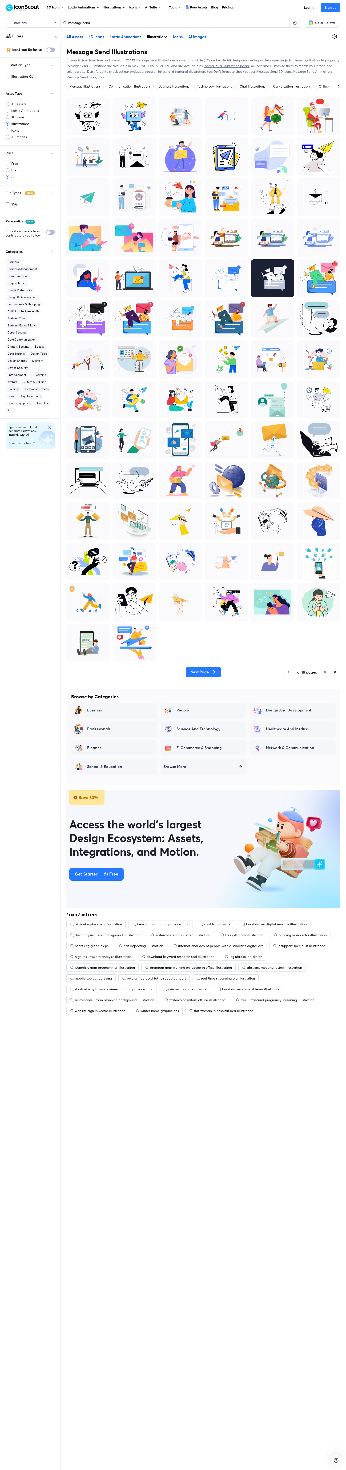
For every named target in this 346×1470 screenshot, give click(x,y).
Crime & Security (18, 346)
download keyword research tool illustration (180, 957)
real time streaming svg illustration (228, 978)
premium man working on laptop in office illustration (191, 967)
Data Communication (22, 339)
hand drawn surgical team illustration (251, 989)
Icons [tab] (178, 37)
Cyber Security (17, 332)
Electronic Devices (36, 389)
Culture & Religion (34, 382)
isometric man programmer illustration (105, 967)
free (100, 60)
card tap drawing (217, 924)
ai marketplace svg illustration (98, 924)
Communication (18, 276)
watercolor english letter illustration (182, 935)
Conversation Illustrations (292, 86)
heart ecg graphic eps (92, 946)
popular (151, 71)
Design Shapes (17, 360)
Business (13, 262)
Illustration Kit (22, 76)
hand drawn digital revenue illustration (276, 924)
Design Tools (39, 353)
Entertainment (17, 375)
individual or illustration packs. (226, 66)
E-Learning (39, 375)
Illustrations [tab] (157, 36)
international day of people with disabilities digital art (220, 946)
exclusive (136, 71)
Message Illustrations (85, 86)
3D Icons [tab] (96, 37)
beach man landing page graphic (163, 924)
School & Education (104, 767)
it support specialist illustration (302, 946)
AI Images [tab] (197, 37)
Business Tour (16, 318)
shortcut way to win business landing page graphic (114, 989)
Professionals (98, 729)
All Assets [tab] (74, 37)
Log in (309, 7)
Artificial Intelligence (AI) (23, 311)
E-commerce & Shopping (24, 304)
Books (11, 396)
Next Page (199, 672)
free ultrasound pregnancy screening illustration (277, 1000)
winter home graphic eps (160, 1011)
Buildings (13, 389)
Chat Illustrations (252, 86)
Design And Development (288, 710)
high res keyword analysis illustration (103, 957)
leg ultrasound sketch (245, 957)
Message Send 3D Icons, (274, 71)
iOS (10, 410)
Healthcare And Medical (287, 729)
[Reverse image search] (295, 22)
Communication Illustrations (130, 86)
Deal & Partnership (20, 290)
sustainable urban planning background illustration (114, 1000)
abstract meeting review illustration (274, 967)
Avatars (12, 382)
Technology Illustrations (214, 86)
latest (162, 71)
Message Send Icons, (82, 77)
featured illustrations (190, 71)
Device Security (18, 368)
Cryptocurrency (31, 396)
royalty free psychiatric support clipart (156, 978)
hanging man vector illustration (302, 935)
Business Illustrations (174, 86)
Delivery (37, 360)
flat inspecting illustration (143, 946)
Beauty (39, 346)
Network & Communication (290, 748)
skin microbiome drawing (187, 989)
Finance (94, 748)
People (183, 710)
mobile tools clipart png (93, 978)
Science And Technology (199, 729)
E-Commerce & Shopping (199, 748)
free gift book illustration (244, 935)
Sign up (331, 7)
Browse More (174, 767)
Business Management (22, 269)
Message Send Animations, (313, 71)
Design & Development (22, 297)
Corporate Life (17, 283)
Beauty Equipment (20, 403)
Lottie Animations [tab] (125, 37)
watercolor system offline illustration (197, 1000)
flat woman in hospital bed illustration (223, 1011)
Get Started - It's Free (96, 874)
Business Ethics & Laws (22, 325)
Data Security (16, 353)
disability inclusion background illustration (107, 935)
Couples (42, 403)
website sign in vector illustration (100, 1011)
